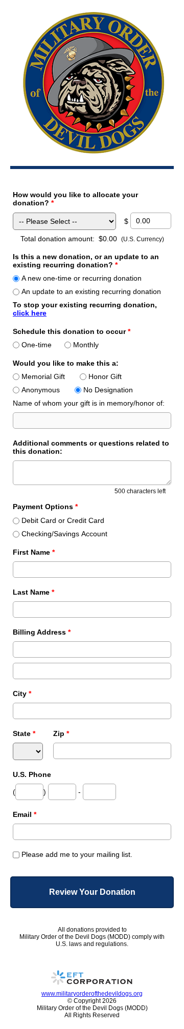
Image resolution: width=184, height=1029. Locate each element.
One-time (36, 345)
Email (24, 814)
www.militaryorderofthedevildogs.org (92, 993)
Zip (61, 733)
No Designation (108, 390)
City (22, 693)
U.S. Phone (32, 774)
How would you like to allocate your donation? (75, 199)
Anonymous (40, 390)
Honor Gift (105, 376)
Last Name (33, 592)
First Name (34, 552)
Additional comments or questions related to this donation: (91, 447)
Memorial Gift (43, 376)
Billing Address (42, 632)
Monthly (86, 345)
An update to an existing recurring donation (91, 291)
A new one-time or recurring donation (81, 278)
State (24, 733)
